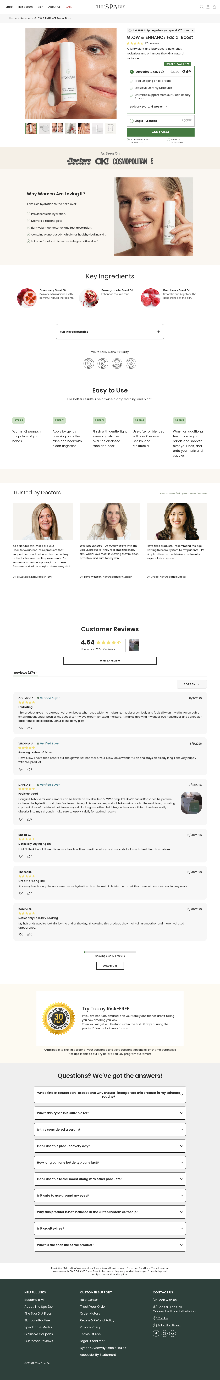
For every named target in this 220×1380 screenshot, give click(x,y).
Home (13, 18)
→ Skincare (24, 18)
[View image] (134, 645)
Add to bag (160, 132)
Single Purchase (146, 121)
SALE (69, 7)
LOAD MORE (110, 965)
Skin (40, 7)
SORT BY (189, 684)
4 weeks (157, 107)
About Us (54, 7)
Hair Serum (25, 7)
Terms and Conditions (138, 1268)
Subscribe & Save (147, 72)
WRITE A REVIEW (110, 660)
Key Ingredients (110, 276)
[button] (162, 71)
